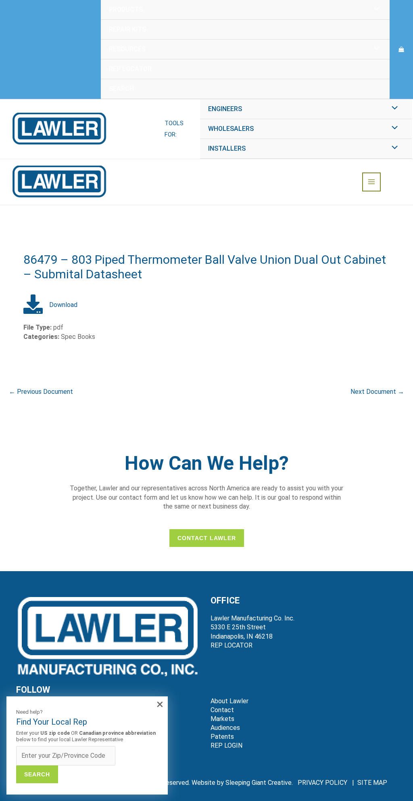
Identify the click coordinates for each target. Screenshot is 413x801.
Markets (222, 719)
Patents (222, 736)
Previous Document (41, 391)
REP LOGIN (226, 745)
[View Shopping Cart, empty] (401, 49)
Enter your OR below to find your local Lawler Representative (86, 736)
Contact (222, 710)
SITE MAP (372, 782)
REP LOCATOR (231, 645)
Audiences (225, 728)
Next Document (377, 391)
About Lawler (229, 701)
